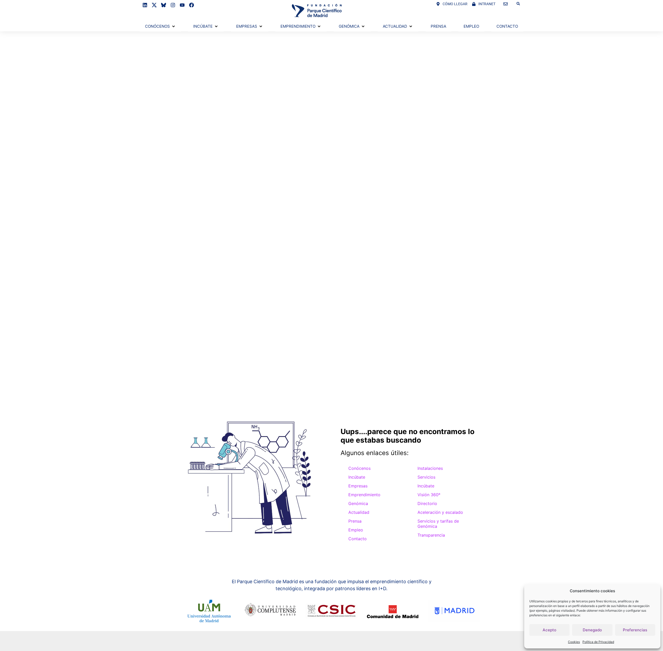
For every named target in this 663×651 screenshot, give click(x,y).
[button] (518, 4)
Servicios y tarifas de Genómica (438, 523)
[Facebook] (191, 5)
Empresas (357, 485)
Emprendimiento (364, 494)
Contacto (357, 538)
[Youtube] (182, 5)
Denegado (592, 629)
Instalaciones (430, 468)
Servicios (426, 477)
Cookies (574, 642)
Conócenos (359, 468)
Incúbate (356, 477)
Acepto (549, 629)
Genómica (358, 503)
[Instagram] (172, 5)
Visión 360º (428, 494)
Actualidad (358, 512)
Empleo (355, 529)
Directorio (427, 503)
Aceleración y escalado (440, 512)
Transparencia (431, 535)
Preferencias (635, 629)
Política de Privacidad (598, 642)
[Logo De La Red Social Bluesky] (163, 5)
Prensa (355, 521)
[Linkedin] (144, 5)
